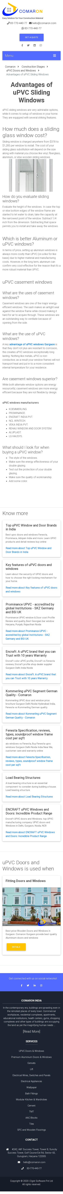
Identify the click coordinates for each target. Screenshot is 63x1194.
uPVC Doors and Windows (21, 70)
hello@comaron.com (44, 23)
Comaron (10, 66)
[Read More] (31, 1031)
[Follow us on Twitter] (30, 45)
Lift (31, 1069)
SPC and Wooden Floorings (31, 1129)
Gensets (31, 1063)
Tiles (31, 1123)
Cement (31, 1105)
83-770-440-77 (18, 23)
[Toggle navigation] (54, 55)
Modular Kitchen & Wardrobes (31, 1099)
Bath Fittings (31, 1093)
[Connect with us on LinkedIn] (36, 45)
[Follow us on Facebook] (24, 45)
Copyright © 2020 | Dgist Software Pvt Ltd (31, 1182)
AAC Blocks (31, 1117)
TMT (31, 1111)
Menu (9, 56)
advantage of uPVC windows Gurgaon (32, 344)
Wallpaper (31, 1087)
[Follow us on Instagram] (41, 45)
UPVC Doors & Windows (31, 1051)
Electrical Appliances (31, 1081)
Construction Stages (33, 66)
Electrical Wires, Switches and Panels (31, 1075)
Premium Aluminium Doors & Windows (31, 1057)
